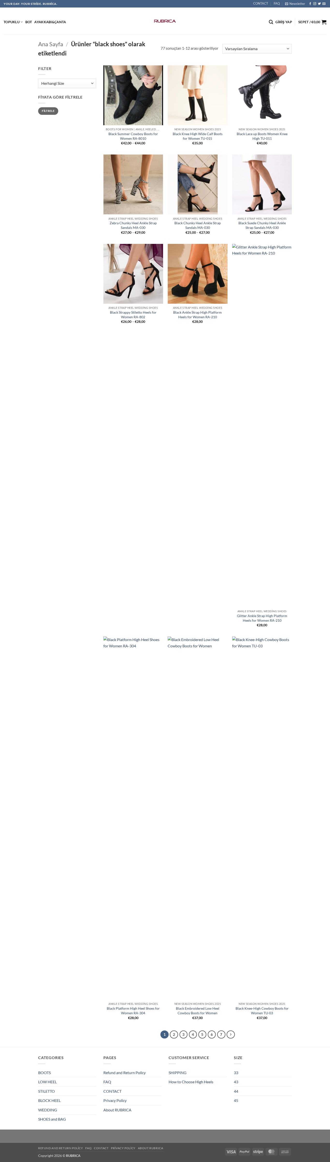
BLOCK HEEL (49, 1100)
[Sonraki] (231, 1034)
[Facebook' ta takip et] (310, 4)
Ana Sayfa (50, 43)
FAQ (277, 3)
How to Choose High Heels (191, 1081)
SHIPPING (178, 1072)
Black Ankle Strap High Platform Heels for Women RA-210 (197, 314)
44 (236, 1091)
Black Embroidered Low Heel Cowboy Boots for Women (197, 1010)
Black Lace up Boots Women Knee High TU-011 (262, 136)
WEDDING (47, 1110)
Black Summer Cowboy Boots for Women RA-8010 (133, 136)
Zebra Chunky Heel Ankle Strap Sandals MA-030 (133, 225)
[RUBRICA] (165, 21)
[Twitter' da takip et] (319, 4)
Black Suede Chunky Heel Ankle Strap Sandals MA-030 (262, 225)
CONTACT (260, 3)
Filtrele (48, 111)
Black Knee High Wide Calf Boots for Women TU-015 (197, 136)
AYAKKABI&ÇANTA (50, 22)
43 (236, 1081)
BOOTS (44, 1072)
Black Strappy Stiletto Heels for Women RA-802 (133, 314)
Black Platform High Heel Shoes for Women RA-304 (133, 1010)
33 (236, 1072)
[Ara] (271, 22)
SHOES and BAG (52, 1119)
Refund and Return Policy (124, 1072)
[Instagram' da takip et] (314, 4)
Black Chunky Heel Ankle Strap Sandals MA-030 (197, 225)
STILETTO (46, 1091)
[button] (295, 4)
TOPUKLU (12, 22)
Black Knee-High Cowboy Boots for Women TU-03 (262, 1010)
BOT (28, 22)
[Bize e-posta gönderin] (324, 4)
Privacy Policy (115, 1100)
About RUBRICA (117, 1110)
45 (236, 1100)
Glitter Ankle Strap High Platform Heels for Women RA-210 (262, 618)
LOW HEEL (47, 1081)
